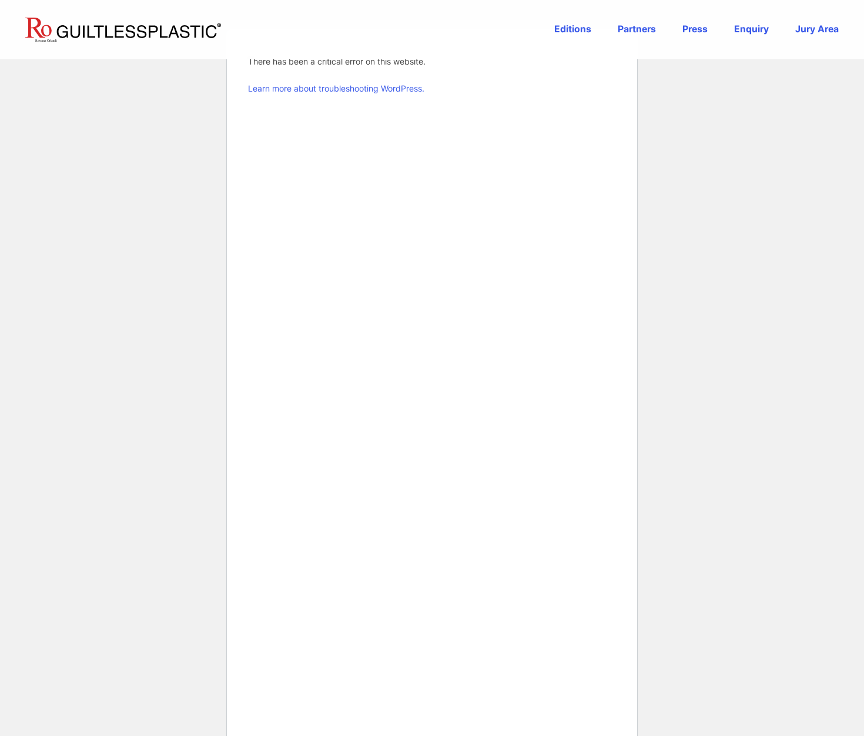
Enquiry (751, 29)
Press (695, 29)
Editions (572, 29)
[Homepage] (123, 30)
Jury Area (817, 29)
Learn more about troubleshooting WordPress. (336, 88)
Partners (637, 29)
